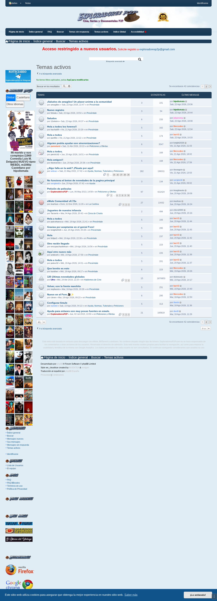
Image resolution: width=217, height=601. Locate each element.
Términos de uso (15, 486)
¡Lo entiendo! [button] (198, 595)
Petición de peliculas (59, 188)
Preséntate (95, 105)
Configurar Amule (57, 302)
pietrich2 (55, 154)
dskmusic (178, 277)
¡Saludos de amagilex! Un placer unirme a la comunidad (79, 101)
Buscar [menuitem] (60, 32)
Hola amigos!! (55, 159)
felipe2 (54, 238)
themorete (56, 163)
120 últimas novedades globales (66, 276)
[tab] (10, 97)
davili (176, 311)
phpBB (60, 364)
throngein (178, 170)
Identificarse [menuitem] (202, 3)
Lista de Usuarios (15, 465)
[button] (210, 86)
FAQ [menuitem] (50, 32)
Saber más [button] (130, 594)
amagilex (55, 105)
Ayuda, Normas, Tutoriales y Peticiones (105, 171)
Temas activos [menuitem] (101, 32)
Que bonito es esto (58, 268)
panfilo (54, 138)
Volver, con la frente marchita (64, 286)
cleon (53, 297)
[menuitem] (26, 3)
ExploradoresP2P (59, 192)
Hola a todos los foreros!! (62, 126)
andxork (55, 255)
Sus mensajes (13, 442)
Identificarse (12, 454)
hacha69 (55, 129)
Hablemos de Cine (92, 280)
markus (54, 204)
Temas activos (13, 448)
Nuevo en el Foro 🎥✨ (60, 294)
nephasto (55, 289)
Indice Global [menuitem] (119, 32)
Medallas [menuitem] (13, 3)
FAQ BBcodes (13, 483)
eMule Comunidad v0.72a (61, 201)
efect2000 (178, 210)
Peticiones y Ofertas (99, 146)
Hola (49, 235)
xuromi (54, 306)
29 (128, 175)
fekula (54, 113)
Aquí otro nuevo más (59, 251)
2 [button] (206, 86)
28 (125, 175)
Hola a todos (54, 135)
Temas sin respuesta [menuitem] (79, 32)
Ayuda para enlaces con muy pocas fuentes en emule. (78, 311)
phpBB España (72, 371)
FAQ (9, 480)
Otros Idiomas (15, 104)
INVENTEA (74, 367)
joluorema (178, 118)
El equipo (11, 468)
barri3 (176, 134)
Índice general (13, 433)
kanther (54, 271)
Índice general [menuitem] (36, 32)
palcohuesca (57, 222)
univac (54, 171)
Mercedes (178, 126)
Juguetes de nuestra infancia (64, 210)
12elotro (55, 121)
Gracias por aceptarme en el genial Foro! (70, 227)
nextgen (85, 367)
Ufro (53, 280)
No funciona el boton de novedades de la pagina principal (81, 180)
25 (114, 175)
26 (118, 175)
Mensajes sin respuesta (18, 445)
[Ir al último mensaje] (186, 101)
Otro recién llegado (58, 243)
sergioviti (55, 183)
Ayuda (92, 183)
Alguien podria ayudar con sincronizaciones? (73, 143)
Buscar (10, 436)
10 (128, 195)
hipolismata (179, 101)
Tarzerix (54, 213)
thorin (176, 302)
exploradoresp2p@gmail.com (157, 49)
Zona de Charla (95, 213)
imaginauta (178, 190)
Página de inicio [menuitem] (16, 32)
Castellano (23, 97)
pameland (55, 146)
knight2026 (178, 143)
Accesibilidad (137, 32)
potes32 (54, 263)
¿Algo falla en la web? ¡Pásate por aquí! (70, 168)
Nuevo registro (55, 110)
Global (11, 97)
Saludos (52, 118)
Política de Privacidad (17, 489)
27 (121, 175)
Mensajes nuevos (15, 439)
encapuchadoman (59, 246)
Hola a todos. (55, 151)
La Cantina (94, 204)
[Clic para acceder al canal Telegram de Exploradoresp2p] (18, 81)
